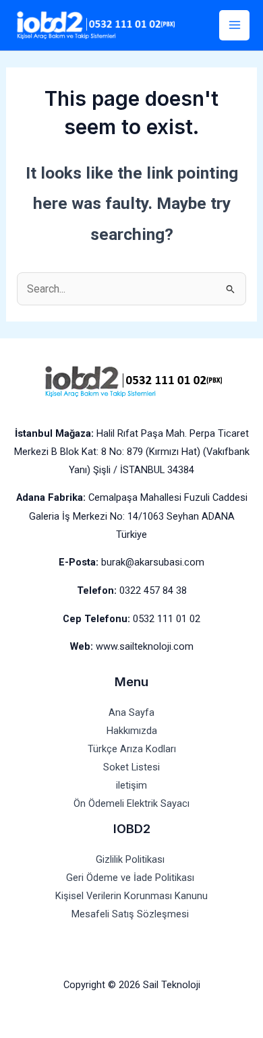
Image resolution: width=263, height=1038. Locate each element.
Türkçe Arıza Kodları (132, 749)
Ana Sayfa (131, 712)
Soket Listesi (131, 767)
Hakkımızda (132, 731)
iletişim (131, 785)
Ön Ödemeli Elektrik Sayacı (131, 803)
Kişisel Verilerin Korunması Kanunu (131, 896)
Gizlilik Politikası (131, 859)
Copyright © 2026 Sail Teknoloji (131, 985)
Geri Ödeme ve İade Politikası (131, 878)
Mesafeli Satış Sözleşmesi (131, 914)
